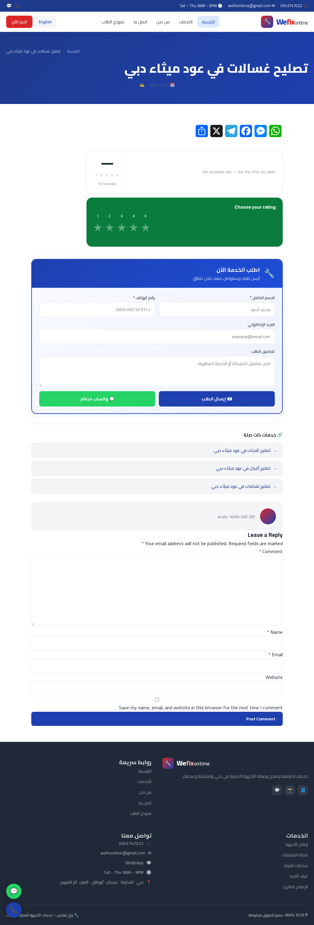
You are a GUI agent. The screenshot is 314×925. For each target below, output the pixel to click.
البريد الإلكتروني (261, 324)
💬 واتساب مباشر (97, 399)
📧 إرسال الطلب (216, 399)
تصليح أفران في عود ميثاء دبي (247, 468)
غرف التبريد (298, 876)
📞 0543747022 (294, 6)
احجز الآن (19, 22)
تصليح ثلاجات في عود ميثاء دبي (246, 450)
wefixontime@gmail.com (123, 853)
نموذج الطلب (113, 22)
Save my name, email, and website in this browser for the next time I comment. (200, 707)
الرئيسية (208, 22)
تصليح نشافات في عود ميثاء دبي (244, 486)
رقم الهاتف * (144, 298)
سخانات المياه (296, 865)
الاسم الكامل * (262, 298)
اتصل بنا (140, 22)
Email (275, 654)
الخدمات (186, 22)
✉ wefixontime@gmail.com (251, 6)
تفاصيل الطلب (263, 351)
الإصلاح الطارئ (295, 887)
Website (274, 677)
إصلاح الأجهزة (296, 844)
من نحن (163, 22)
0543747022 (131, 843)
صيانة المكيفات (295, 855)
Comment (271, 551)
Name (275, 632)
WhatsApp (134, 863)
